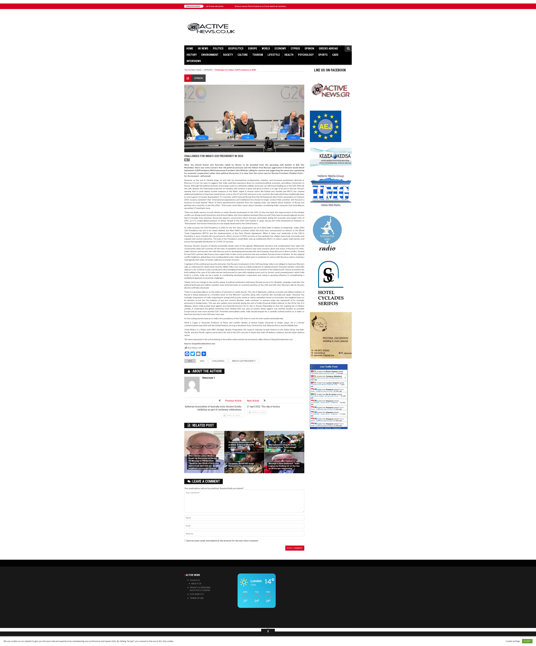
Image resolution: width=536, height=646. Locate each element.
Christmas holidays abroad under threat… (325, 396)
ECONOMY (280, 48)
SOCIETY (228, 54)
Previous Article (233, 400)
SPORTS (323, 54)
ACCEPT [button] (527, 641)
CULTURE (243, 54)
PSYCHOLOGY (306, 54)
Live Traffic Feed (329, 367)
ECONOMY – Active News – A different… (325, 402)
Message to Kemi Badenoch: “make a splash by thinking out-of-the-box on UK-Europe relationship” (284, 466)
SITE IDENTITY (197, 594)
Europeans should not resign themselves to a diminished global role (243, 466)
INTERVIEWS (194, 61)
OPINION (309, 48)
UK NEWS (203, 48)
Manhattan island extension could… (323, 373)
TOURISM (257, 54)
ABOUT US (196, 583)
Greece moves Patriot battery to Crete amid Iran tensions (224, 6)
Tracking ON (337, 428)
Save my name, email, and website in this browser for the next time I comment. (222, 540)
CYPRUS (295, 48)
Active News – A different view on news (327, 390)
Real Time (328, 428)
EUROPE (252, 48)
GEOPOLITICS (235, 48)
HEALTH (288, 54)
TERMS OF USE (197, 598)
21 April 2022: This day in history (263, 406)
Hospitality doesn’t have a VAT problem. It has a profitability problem (241, 444)
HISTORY (192, 54)
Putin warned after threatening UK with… (330, 378)
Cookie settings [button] (513, 641)
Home (189, 48)
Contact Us (195, 580)
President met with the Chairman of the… (325, 384)
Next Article (253, 400)
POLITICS (218, 48)
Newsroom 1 (208, 377)
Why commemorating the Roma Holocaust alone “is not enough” (283, 445)
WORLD (266, 48)
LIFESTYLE (274, 54)
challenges (218, 361)
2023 (202, 361)
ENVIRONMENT (209, 54)
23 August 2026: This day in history (276, 6)
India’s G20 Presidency (244, 361)
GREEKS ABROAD (328, 48)
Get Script (320, 428)
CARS (335, 54)
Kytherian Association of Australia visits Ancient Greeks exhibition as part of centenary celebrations (213, 408)
